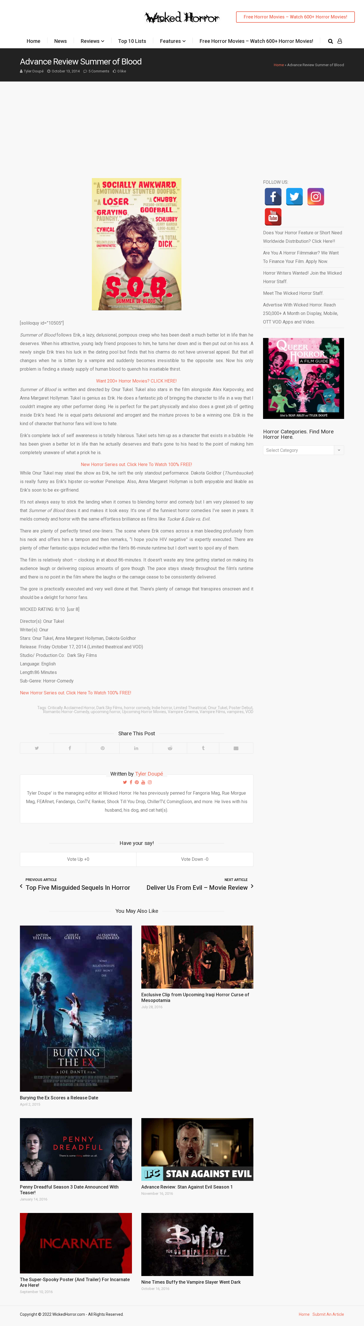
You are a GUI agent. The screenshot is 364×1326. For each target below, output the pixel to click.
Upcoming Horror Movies (144, 711)
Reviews (90, 41)
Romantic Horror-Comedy (66, 711)
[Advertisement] (182, 124)
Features (170, 41)
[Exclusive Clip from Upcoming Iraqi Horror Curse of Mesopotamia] (197, 957)
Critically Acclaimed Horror (71, 707)
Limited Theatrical (190, 707)
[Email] (236, 748)
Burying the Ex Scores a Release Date (59, 1098)
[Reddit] (170, 748)
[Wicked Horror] (182, 17)
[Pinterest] (102, 748)
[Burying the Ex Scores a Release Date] (76, 1008)
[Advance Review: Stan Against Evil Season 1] (197, 1149)
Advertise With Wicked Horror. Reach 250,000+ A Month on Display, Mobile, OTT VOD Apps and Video (300, 313)
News (60, 41)
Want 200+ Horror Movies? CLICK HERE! (136, 381)
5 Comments (98, 71)
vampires (235, 711)
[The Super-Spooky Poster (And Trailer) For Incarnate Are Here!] (76, 1243)
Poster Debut (241, 707)
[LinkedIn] (136, 748)
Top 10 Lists (132, 41)
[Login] (339, 41)
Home (33, 41)
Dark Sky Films (109, 707)
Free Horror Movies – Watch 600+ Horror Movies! (295, 17)
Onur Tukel (217, 707)
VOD (249, 711)
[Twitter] (37, 748)
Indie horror (162, 707)
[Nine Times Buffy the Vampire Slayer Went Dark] (197, 1244)
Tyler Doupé (34, 71)
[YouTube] (273, 217)
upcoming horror (105, 711)
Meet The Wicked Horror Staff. (293, 293)
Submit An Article (328, 1314)
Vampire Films (212, 711)
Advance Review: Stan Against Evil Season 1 (187, 1187)
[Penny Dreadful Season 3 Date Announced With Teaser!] (76, 1149)
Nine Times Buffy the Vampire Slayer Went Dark (191, 1282)
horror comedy (137, 707)
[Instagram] (316, 197)
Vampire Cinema (183, 711)
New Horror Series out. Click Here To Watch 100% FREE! (136, 464)
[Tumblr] (203, 748)
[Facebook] (70, 748)
